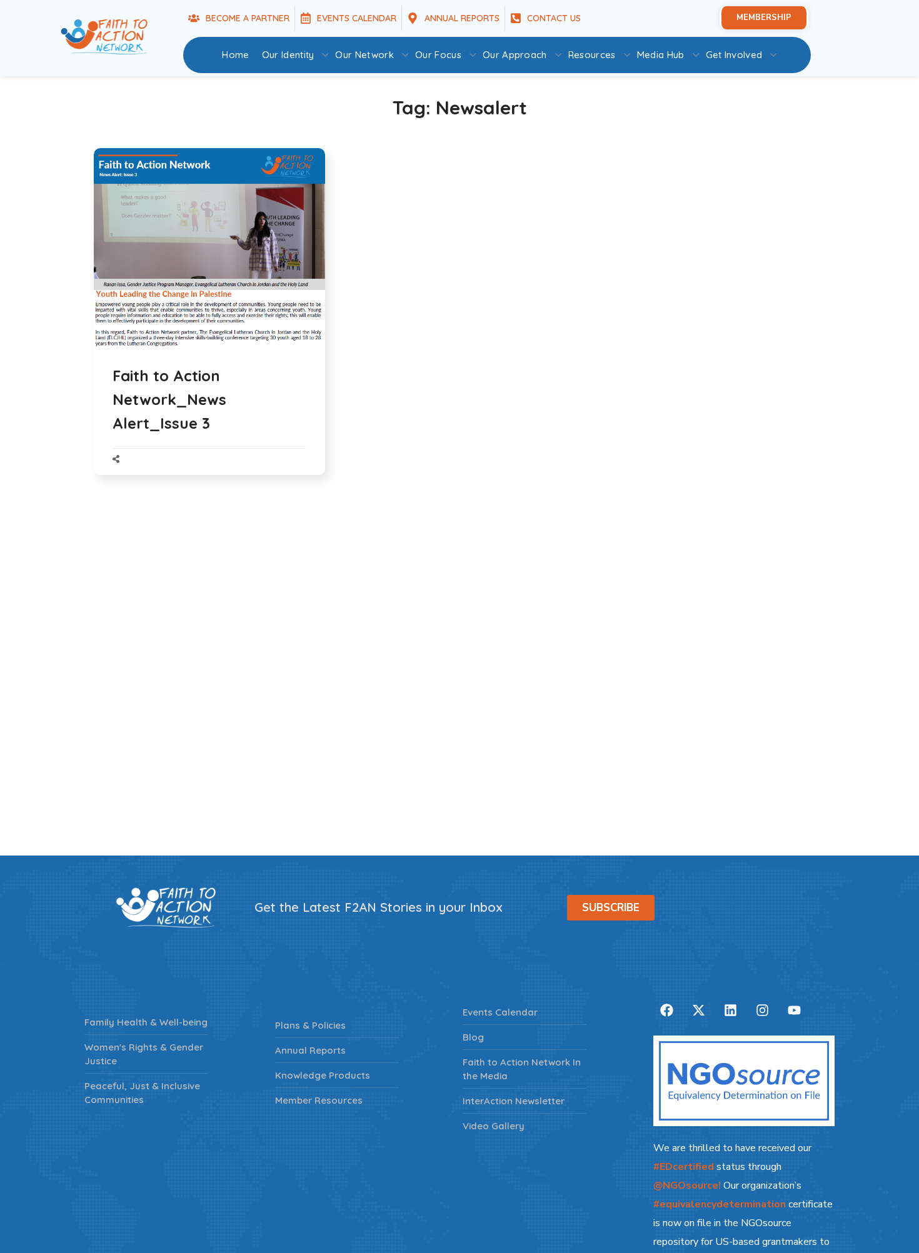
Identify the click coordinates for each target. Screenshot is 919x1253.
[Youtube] (794, 1010)
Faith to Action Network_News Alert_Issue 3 (169, 399)
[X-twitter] (698, 1010)
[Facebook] (666, 1010)
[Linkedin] (730, 1010)
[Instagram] (762, 1010)
